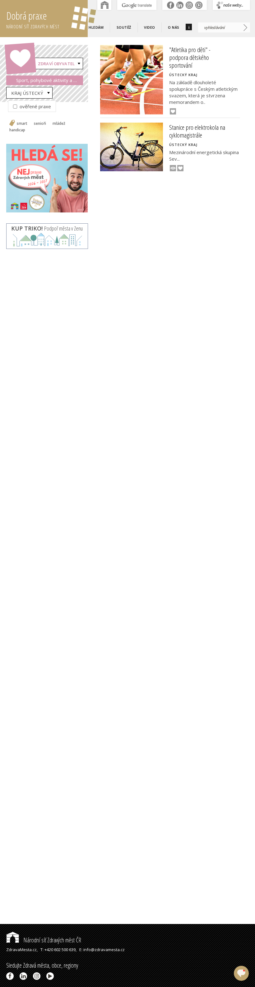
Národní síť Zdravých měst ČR (51, 940)
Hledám (96, 27)
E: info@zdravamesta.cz (102, 949)
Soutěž (124, 27)
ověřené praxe (34, 106)
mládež (59, 123)
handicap (17, 130)
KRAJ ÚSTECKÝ (27, 93)
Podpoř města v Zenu (47, 228)
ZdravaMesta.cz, (22, 949)
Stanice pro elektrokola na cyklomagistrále (197, 131)
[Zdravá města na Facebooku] (11, 976)
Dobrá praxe (32, 19)
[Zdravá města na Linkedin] (24, 976)
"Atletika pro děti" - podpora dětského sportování (190, 57)
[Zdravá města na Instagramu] (38, 976)
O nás (173, 27)
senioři (40, 123)
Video (149, 27)
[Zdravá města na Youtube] (51, 976)
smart (22, 123)
